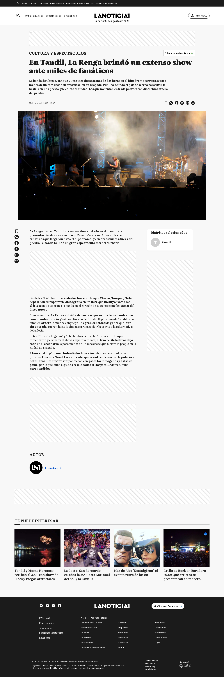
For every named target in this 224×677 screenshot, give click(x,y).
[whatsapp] (171, 103)
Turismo (43, 3)
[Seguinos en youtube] (47, 606)
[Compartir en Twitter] (182, 103)
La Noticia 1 (53, 468)
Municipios (54, 15)
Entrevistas (57, 3)
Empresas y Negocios (77, 3)
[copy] (193, 103)
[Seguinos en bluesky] (41, 606)
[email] (187, 103)
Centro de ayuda (152, 660)
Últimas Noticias (26, 3)
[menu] (17, 16)
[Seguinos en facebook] (59, 606)
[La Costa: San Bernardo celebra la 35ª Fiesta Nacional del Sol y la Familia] (87, 548)
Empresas (70, 15)
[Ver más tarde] (166, 103)
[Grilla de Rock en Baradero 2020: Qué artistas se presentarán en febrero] (187, 548)
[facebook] (176, 103)
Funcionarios (34, 15)
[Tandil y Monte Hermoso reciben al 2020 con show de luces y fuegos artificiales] (37, 548)
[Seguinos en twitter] (53, 606)
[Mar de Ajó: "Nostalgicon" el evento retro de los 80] (137, 548)
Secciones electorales (104, 3)
